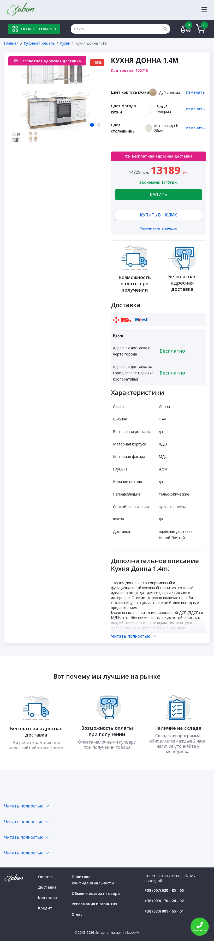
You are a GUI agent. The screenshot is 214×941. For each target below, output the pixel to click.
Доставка (47, 887)
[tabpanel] (57, 93)
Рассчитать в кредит (158, 228)
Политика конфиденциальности (93, 879)
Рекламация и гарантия (94, 903)
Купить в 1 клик (158, 215)
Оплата (45, 876)
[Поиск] (165, 29)
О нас (77, 914)
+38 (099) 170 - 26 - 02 (164, 900)
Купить (158, 194)
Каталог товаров (38, 28)
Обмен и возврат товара (96, 893)
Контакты (47, 897)
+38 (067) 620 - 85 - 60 (164, 890)
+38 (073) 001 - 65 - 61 (164, 911)
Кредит (45, 908)
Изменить (195, 92)
